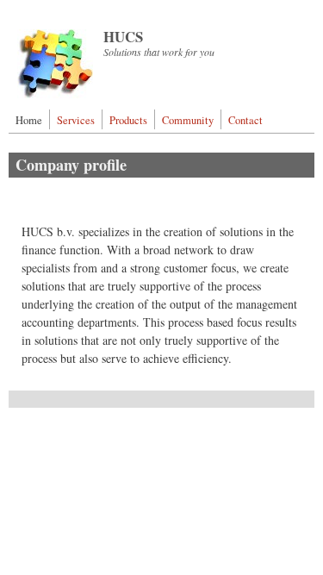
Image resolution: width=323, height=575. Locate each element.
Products (128, 120)
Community (188, 120)
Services (76, 120)
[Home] (55, 93)
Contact (245, 120)
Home (29, 120)
